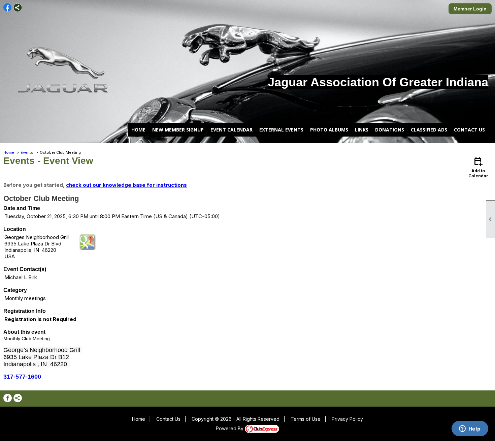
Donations (389, 129)
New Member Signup (178, 129)
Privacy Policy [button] (347, 419)
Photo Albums (329, 129)
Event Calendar (231, 129)
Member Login (470, 8)
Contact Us (469, 129)
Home (138, 129)
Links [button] (361, 129)
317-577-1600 (22, 376)
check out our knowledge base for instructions (126, 185)
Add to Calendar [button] (478, 167)
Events (27, 152)
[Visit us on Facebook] (7, 7)
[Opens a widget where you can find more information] (469, 429)
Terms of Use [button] (306, 419)
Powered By (230, 428)
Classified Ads (429, 129)
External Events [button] (281, 129)
